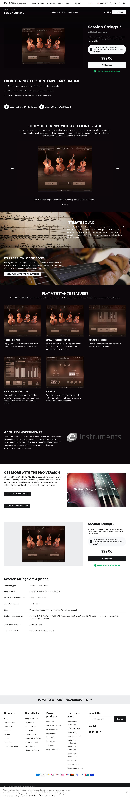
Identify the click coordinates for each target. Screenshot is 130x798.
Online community (32, 742)
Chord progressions (75, 768)
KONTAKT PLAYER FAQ (39, 619)
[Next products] (117, 168)
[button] (20, 106)
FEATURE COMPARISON (17, 506)
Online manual (36, 625)
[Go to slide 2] (65, 204)
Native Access (30, 734)
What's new (55, 12)
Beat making (72, 732)
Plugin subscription (53, 749)
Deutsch (16, 786)
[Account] (119, 3)
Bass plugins (51, 733)
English (6, 786)
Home (6, 9)
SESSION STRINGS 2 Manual (42, 631)
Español (32, 786)
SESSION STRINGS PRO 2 (22, 477)
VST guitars (50, 741)
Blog (6, 718)
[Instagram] (93, 732)
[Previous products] (12, 168)
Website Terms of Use (36, 796)
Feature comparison (70, 12)
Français (27, 786)
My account (29, 722)
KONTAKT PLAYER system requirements (94, 616)
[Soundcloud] (100, 732)
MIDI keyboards (52, 729)
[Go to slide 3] (67, 204)
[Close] (127, 792)
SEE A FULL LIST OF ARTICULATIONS (22, 274)
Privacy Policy (50, 796)
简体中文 (21, 786)
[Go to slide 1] (62, 204)
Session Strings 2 (14, 13)
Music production (74, 736)
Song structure (73, 764)
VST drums (50, 745)
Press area (8, 738)
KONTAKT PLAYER (41, 592)
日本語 (11, 786)
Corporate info (9, 722)
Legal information (11, 746)
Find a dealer (30, 730)
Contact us (8, 726)
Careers (7, 734)
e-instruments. (25, 448)
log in (95, 51)
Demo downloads (32, 750)
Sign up (120, 719)
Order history (30, 726)
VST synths (50, 737)
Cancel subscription (33, 738)
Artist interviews (73, 728)
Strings (12, 9)
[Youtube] (97, 732)
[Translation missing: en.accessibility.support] (115, 3)
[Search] (110, 3)
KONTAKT (56, 592)
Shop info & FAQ (31, 718)
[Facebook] (90, 732)
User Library (29, 746)
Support (7, 730)
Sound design (72, 760)
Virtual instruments (53, 725)
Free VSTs (50, 721)
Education (8, 742)
